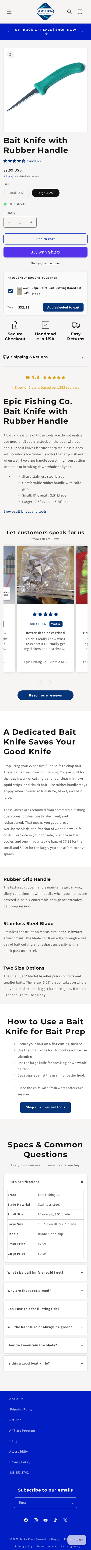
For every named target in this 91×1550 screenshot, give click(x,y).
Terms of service (46, 1546)
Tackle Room (27, 1539)
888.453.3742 (19, 1472)
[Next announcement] (82, 32)
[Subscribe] (71, 1502)
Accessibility (18, 1451)
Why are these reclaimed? (45, 1291)
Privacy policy (23, 1546)
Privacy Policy (19, 1462)
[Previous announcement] (9, 32)
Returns (15, 1420)
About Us (16, 1399)
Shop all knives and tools (45, 1107)
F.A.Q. (13, 1441)
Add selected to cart (63, 307)
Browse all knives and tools (25, 511)
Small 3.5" (19, 193)
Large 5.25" (46, 193)
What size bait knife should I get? (45, 1272)
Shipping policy (70, 1546)
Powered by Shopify (48, 1539)
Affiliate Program (22, 1430)
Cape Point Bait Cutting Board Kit (56, 288)
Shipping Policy (21, 1409)
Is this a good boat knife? (45, 1363)
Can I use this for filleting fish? (45, 1309)
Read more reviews (45, 695)
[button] (9, 12)
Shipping (8, 176)
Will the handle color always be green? (45, 1327)
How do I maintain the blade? (45, 1345)
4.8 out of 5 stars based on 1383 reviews (45, 387)
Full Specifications (46, 1182)
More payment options (45, 263)
